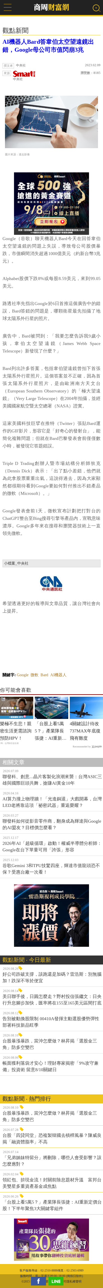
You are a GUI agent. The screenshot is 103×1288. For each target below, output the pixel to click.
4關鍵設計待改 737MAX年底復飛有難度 (85, 731)
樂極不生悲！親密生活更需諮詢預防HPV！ (16, 731)
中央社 (18, 79)
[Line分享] (57, 1281)
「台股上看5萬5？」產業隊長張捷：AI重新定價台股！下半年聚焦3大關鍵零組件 (50, 731)
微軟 (34, 675)
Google (22, 675)
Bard (44, 675)
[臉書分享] (39, 1281)
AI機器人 (58, 675)
